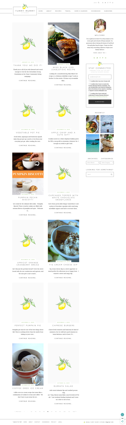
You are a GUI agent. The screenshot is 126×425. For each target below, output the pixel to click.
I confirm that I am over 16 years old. (100, 81)
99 (60, 411)
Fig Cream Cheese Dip (63, 265)
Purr (112, 422)
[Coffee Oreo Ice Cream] (28, 364)
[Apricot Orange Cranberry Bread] (28, 240)
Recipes (58, 11)
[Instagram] (113, 3)
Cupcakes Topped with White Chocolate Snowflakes (63, 197)
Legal (60, 422)
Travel (68, 11)
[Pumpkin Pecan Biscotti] (28, 174)
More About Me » (99, 52)
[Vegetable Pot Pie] (28, 110)
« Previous (17, 411)
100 (64, 411)
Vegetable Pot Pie (28, 133)
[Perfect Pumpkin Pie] (28, 303)
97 (51, 411)
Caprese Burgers (63, 326)
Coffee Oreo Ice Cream (27, 388)
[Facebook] (108, 3)
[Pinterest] (110, 3)
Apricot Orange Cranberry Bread (28, 264)
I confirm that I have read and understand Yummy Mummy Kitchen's (98, 95)
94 (39, 411)
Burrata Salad (63, 386)
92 (31, 411)
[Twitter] (105, 3)
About (49, 11)
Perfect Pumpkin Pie (28, 326)
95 (44, 411)
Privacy (53, 422)
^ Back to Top (17, 422)
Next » (75, 411)
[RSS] (103, 3)
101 (69, 411)
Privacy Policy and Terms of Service (97, 96)
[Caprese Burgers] (63, 303)
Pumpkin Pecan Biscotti (28, 199)
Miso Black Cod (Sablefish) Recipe (63, 68)
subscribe (108, 11)
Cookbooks (96, 11)
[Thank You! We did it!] (28, 42)
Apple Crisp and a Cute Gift (63, 134)
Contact (37, 422)
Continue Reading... (28, 80)
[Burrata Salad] (63, 363)
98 (56, 411)
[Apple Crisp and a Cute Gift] (63, 110)
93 (35, 411)
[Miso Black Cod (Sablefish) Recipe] (63, 43)
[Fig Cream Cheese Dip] (63, 241)
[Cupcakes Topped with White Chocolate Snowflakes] (63, 173)
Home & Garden (81, 11)
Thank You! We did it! (27, 65)
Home (41, 11)
